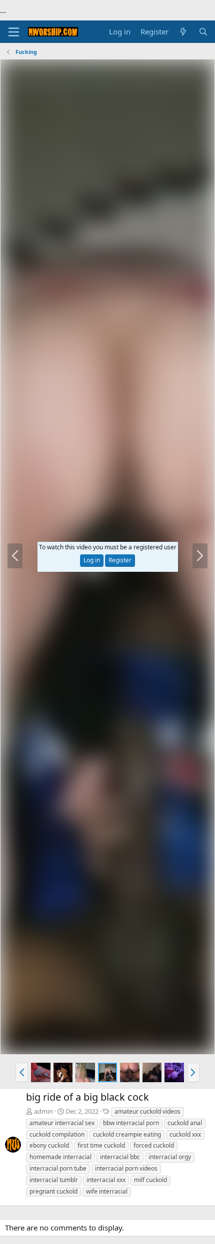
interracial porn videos (126, 1168)
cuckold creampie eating (127, 1134)
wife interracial (107, 1191)
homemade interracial (61, 1157)
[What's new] (183, 31)
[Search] (203, 31)
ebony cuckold (49, 1145)
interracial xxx (106, 1180)
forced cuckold (154, 1145)
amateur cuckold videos (147, 1111)
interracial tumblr (54, 1180)
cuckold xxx (185, 1134)
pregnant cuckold (54, 1191)
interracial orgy (169, 1157)
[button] (22, 1072)
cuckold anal (185, 1123)
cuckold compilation (57, 1134)
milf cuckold (150, 1180)
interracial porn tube (58, 1168)
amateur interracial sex (62, 1123)
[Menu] (14, 32)
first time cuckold (101, 1145)
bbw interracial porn (131, 1123)
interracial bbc (120, 1157)
